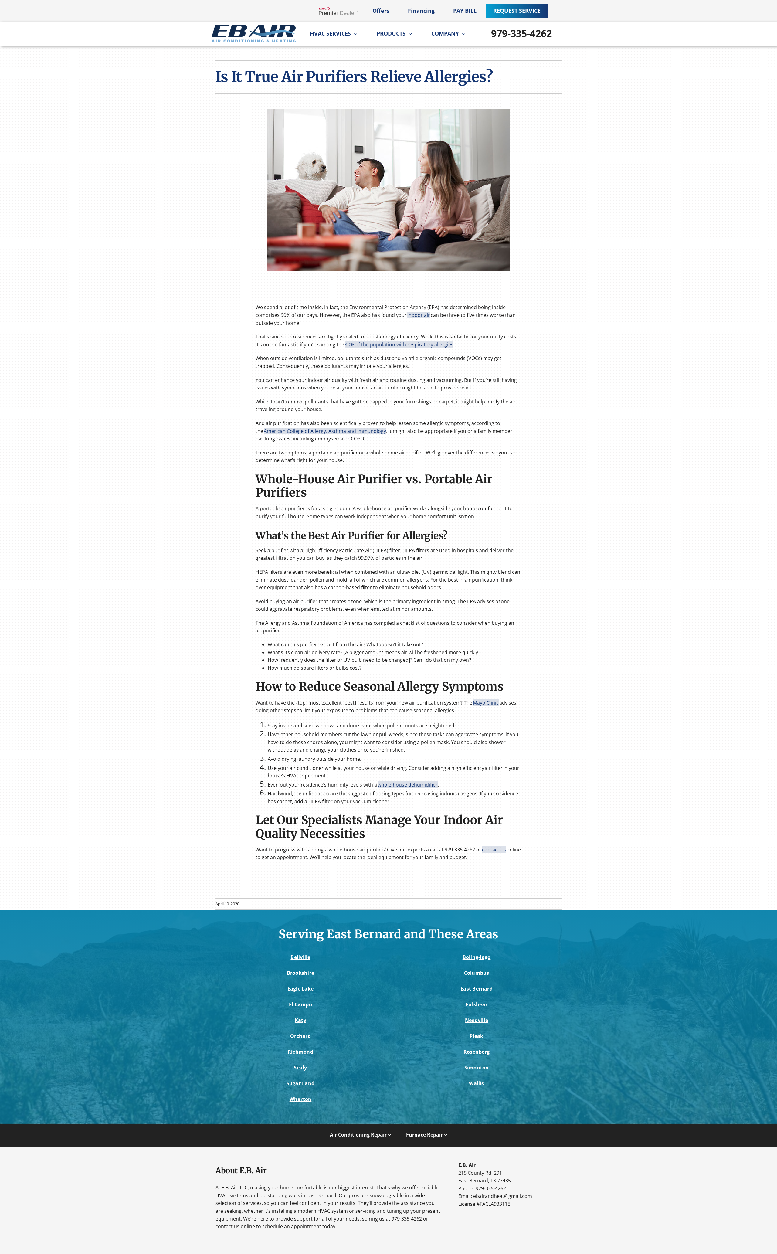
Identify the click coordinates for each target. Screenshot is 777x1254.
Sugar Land (300, 1083)
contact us (494, 849)
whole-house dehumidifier (408, 784)
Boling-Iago (477, 957)
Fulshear (476, 1004)
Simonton (476, 1067)
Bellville (300, 957)
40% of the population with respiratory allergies (399, 344)
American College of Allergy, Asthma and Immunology (325, 431)
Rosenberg (476, 1051)
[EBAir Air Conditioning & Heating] (253, 27)
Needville (476, 1020)
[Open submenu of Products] (412, 33)
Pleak (476, 1036)
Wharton (301, 1099)
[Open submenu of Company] (465, 33)
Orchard (300, 1036)
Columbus (476, 973)
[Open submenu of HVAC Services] (357, 33)
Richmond (300, 1051)
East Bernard (476, 988)
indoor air (418, 315)
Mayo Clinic (486, 702)
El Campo (300, 1004)
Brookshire (300, 973)
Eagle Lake (300, 988)
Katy (300, 1020)
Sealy (300, 1067)
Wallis (476, 1083)
